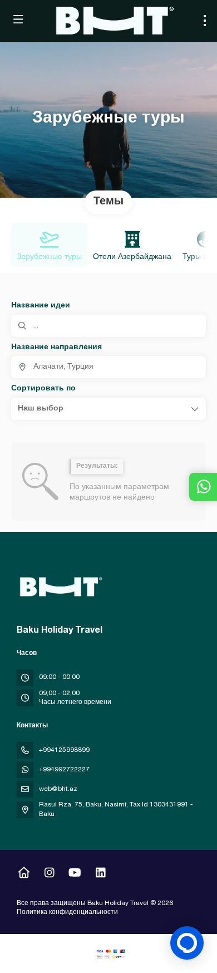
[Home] (24, 874)
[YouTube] (75, 874)
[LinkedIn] (100, 874)
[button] (108, 409)
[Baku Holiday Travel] (59, 587)
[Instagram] (49, 874)
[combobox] (108, 367)
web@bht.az (58, 789)
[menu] (204, 20)
